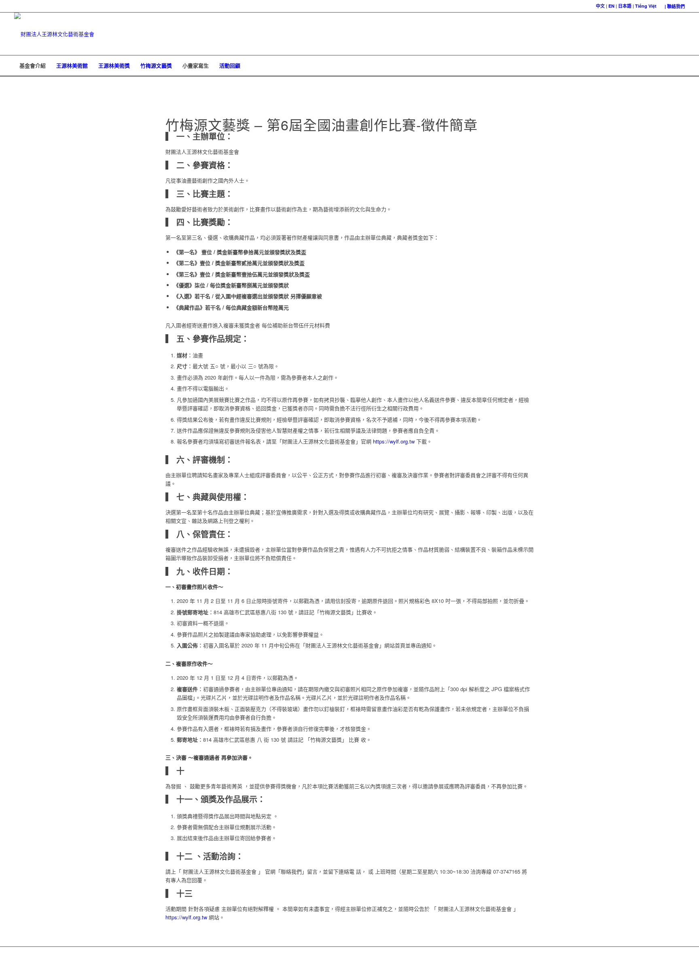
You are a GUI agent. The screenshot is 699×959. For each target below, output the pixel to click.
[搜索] (679, 65)
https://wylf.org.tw (394, 441)
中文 (600, 6)
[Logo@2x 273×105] (54, 34)
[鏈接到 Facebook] (667, 34)
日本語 (624, 6)
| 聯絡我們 (675, 6)
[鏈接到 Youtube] (679, 34)
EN (611, 6)
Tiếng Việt (646, 6)
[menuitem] (673, 6)
